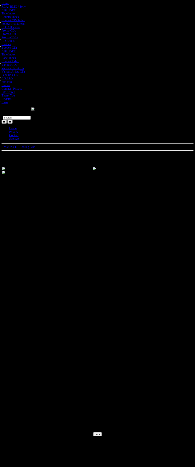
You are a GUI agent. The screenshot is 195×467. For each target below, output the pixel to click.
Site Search (8, 92)
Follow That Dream (13, 23)
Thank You (8, 95)
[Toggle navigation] (10, 122)
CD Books (8, 40)
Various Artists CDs (13, 71)
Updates (6, 98)
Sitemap (14, 138)
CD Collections (11, 27)
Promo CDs (9, 30)
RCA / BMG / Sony (14, 6)
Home (5, 3)
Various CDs (9, 64)
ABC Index (9, 10)
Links (5, 102)
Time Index (8, 13)
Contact (13, 135)
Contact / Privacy (12, 88)
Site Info (7, 81)
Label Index (9, 57)
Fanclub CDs (10, 75)
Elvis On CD (9, 147)
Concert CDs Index (13, 20)
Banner (6, 85)
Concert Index (10, 61)
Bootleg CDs (9, 47)
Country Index (10, 16)
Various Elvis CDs (13, 68)
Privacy (13, 131)
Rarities (6, 44)
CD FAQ (7, 78)
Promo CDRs (10, 37)
